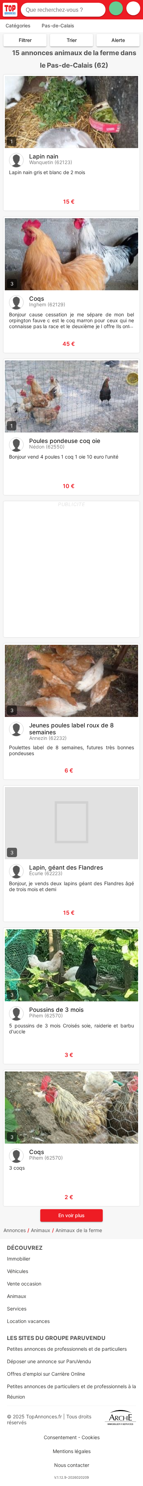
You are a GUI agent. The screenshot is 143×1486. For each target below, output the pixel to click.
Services (16, 1309)
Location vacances (28, 1321)
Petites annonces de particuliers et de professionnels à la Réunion (71, 1391)
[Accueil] (10, 10)
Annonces (14, 1230)
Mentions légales (72, 1451)
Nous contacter (71, 1465)
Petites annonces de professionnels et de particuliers (67, 1349)
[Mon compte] (133, 8)
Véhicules (17, 1271)
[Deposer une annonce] (116, 8)
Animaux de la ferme (79, 1230)
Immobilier (18, 1259)
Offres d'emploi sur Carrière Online (46, 1374)
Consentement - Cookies (72, 1437)
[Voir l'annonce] (123, 201)
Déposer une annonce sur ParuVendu (49, 1361)
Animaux (40, 1230)
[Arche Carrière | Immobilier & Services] (120, 1419)
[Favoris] (17, 201)
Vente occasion (24, 1284)
